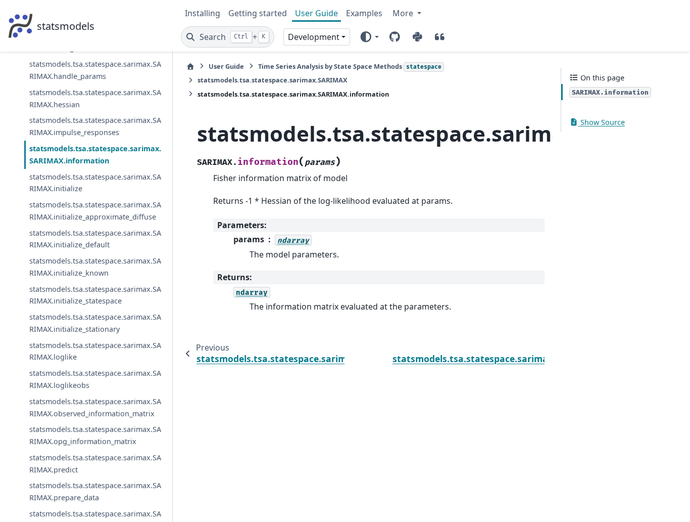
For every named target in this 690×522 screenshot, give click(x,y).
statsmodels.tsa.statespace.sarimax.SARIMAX (273, 79)
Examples (364, 13)
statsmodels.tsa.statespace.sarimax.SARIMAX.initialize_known (95, 267)
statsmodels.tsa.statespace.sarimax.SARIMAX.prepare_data (95, 491)
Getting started (257, 13)
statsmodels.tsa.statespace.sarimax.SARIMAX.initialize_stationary (95, 323)
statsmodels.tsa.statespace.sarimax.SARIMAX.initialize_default (95, 239)
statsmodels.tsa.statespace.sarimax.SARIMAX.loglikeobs (95, 379)
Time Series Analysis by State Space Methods (349, 66)
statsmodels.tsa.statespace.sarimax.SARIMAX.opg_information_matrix (95, 435)
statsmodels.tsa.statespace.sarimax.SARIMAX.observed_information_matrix (95, 407)
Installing (202, 13)
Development (313, 36)
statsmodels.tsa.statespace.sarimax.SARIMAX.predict (95, 463)
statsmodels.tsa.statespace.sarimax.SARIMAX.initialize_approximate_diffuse (95, 211)
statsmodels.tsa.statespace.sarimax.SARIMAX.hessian (95, 98)
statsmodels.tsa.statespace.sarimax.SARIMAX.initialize (95, 183)
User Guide (316, 13)
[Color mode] (369, 37)
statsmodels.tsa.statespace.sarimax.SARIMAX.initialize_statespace (95, 295)
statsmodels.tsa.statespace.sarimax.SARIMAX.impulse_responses (95, 126)
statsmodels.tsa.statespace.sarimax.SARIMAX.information (95, 154)
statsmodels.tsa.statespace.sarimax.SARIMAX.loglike (95, 351)
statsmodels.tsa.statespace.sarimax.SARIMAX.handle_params (95, 70)
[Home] (190, 66)
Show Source (601, 122)
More (403, 13)
